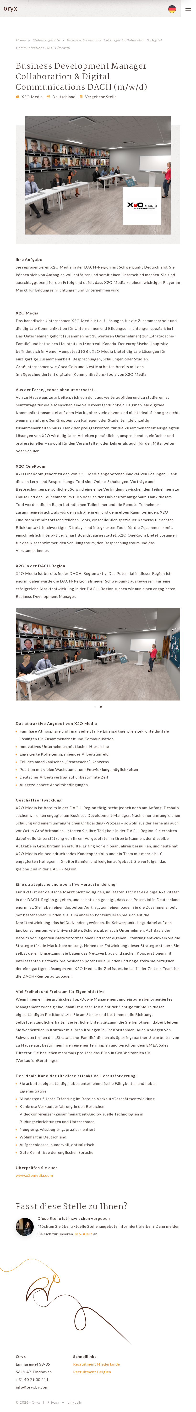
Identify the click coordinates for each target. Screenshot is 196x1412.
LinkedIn (75, 1402)
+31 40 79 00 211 (32, 1379)
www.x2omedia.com (34, 1175)
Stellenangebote (46, 40)
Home (21, 40)
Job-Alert (83, 1234)
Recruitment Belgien (92, 1371)
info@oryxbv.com (32, 1387)
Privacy (53, 1402)
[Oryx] (8, 8)
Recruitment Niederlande (96, 1364)
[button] (95, 706)
